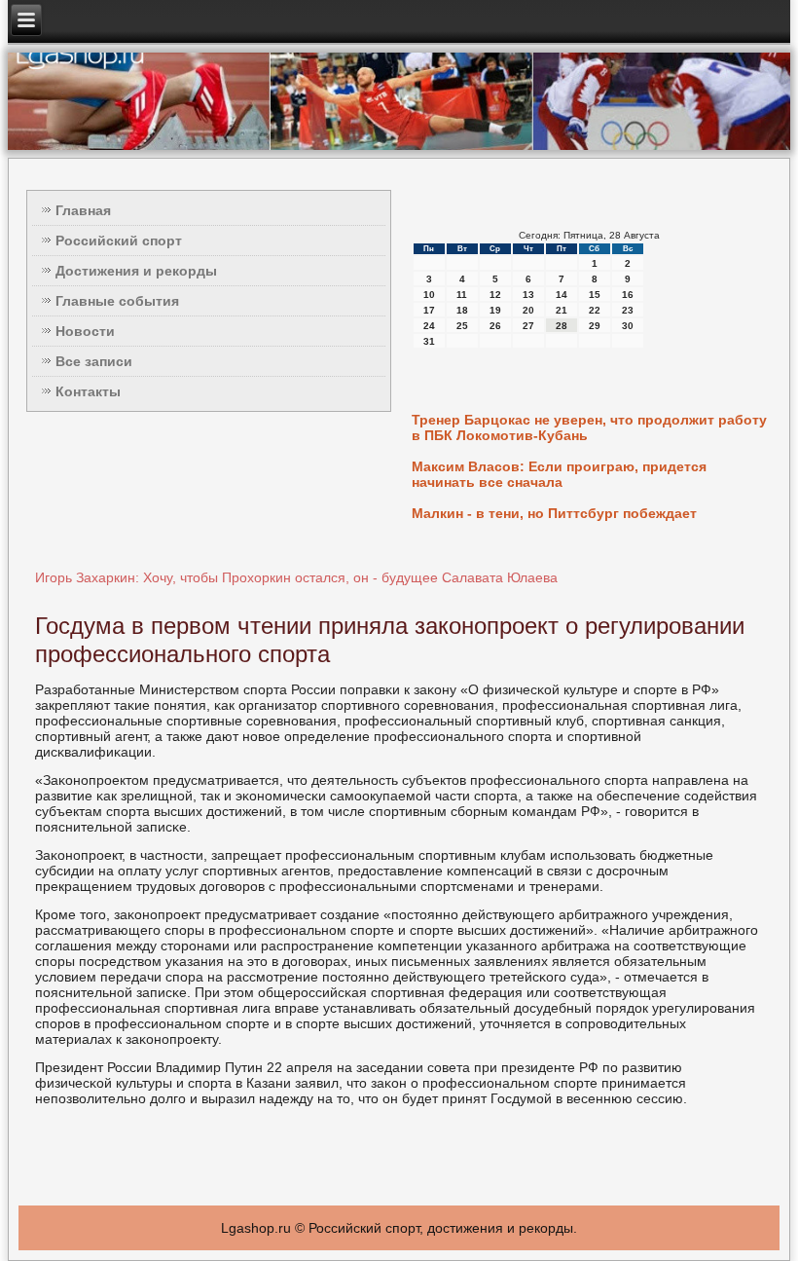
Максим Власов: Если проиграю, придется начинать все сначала (559, 474)
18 (462, 310)
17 (429, 310)
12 (495, 294)
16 (628, 294)
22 (594, 310)
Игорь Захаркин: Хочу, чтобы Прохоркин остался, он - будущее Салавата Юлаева (296, 577)
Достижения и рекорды (136, 270)
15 (594, 294)
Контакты (88, 391)
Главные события (117, 301)
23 (628, 310)
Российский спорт (118, 240)
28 (561, 325)
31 (429, 341)
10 (429, 294)
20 (528, 310)
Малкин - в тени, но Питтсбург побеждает (554, 513)
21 (561, 310)
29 (594, 325)
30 (628, 325)
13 (528, 294)
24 (429, 325)
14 (561, 294)
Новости (85, 331)
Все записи (93, 361)
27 (528, 325)
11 (461, 294)
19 (495, 310)
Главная (83, 210)
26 (495, 325)
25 (462, 325)
